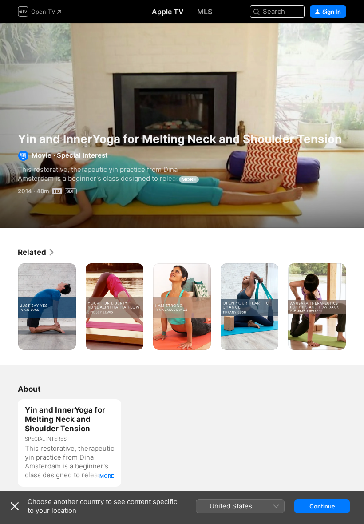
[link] (36, 252)
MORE (189, 179)
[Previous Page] (9, 307)
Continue (322, 506)
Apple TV (168, 11)
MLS (204, 11)
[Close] (15, 506)
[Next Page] (355, 307)
